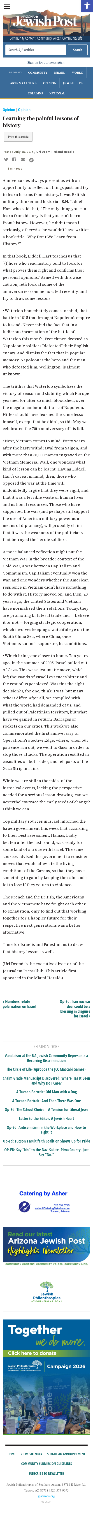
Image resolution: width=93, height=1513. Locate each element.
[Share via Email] (23, 159)
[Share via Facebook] (15, 159)
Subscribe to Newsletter (46, 1473)
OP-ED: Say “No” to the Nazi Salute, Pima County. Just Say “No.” (46, 1152)
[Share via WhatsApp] (31, 160)
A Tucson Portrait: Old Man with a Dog (46, 1092)
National (57, 93)
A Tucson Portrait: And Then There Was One (46, 1100)
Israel (59, 72)
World (78, 72)
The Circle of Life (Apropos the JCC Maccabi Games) (46, 1069)
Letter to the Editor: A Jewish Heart (46, 1118)
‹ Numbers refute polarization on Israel (19, 1004)
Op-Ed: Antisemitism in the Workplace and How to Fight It (46, 1130)
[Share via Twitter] (7, 159)
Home (12, 1454)
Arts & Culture (23, 83)
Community (38, 72)
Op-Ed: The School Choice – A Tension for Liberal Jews (46, 1109)
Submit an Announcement (66, 1454)
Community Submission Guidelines (46, 1463)
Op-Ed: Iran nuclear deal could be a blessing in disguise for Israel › (75, 1009)
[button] (87, 6)
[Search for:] (35, 50)
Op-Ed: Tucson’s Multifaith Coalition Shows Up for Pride (46, 1141)
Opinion (49, 83)
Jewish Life (73, 83)
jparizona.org (46, 1496)
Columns (35, 93)
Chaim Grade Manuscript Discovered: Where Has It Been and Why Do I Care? (46, 1080)
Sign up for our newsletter (45, 62)
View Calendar (31, 1454)
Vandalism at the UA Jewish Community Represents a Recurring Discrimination (46, 1058)
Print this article (18, 136)
